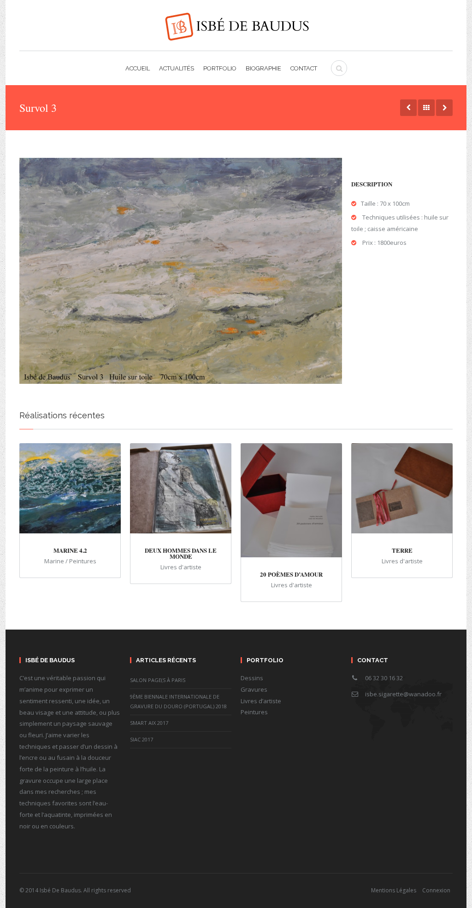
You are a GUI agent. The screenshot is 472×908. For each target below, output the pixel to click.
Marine (54, 561)
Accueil (137, 68)
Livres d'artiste (180, 567)
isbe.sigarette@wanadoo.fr (403, 694)
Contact (303, 68)
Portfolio (219, 68)
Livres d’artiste (261, 701)
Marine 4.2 (70, 550)
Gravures (254, 689)
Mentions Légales (393, 890)
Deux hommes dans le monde (181, 553)
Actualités (176, 68)
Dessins (252, 678)
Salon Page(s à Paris (157, 680)
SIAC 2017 (141, 739)
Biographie (263, 68)
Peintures (82, 561)
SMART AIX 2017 (149, 722)
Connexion (436, 890)
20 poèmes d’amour (291, 574)
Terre (402, 550)
